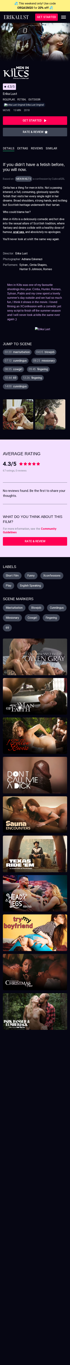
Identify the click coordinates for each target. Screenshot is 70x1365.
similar (51, 148)
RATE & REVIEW (35, 541)
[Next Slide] (63, 414)
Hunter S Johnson (30, 269)
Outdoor (34, 99)
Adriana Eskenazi (32, 259)
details (8, 148)
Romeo (47, 269)
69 (7, 627)
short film (12, 575)
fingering (51, 617)
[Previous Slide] (6, 414)
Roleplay (9, 99)
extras (22, 148)
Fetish (21, 99)
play (8, 585)
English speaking (30, 585)
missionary (12, 617)
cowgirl (32, 617)
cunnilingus (57, 607)
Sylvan (23, 265)
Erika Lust (21, 253)
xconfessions (51, 575)
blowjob (36, 607)
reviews (37, 148)
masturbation (14, 607)
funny (31, 575)
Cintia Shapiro (38, 265)
